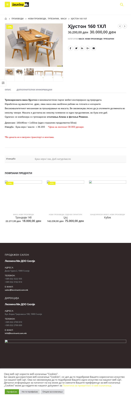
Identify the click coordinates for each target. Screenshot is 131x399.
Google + (87, 48)
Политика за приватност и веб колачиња (87, 385)
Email (93, 48)
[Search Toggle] (122, 4)
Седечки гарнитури (73, 214)
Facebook (70, 48)
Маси (81, 39)
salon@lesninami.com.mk (16, 290)
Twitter (76, 48)
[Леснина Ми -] (20, 4)
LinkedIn (82, 48)
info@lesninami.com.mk (16, 333)
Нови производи (93, 39)
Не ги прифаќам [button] (30, 391)
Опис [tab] (8, 89)
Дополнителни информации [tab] (34, 89)
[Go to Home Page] (6, 18)
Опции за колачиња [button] (52, 391)
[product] (107, 194)
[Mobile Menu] (7, 4)
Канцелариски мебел (99, 214)
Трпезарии (108, 39)
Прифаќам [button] (12, 391)
